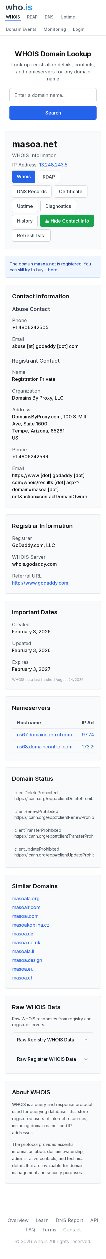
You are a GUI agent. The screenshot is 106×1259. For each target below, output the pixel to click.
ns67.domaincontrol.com (44, 735)
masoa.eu (23, 969)
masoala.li (23, 951)
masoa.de (22, 934)
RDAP (32, 16)
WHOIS (13, 16)
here (52, 269)
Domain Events (21, 29)
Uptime (68, 16)
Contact (72, 1230)
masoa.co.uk (26, 942)
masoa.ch (23, 978)
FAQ (30, 1230)
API (94, 1220)
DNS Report (69, 1220)
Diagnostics (58, 206)
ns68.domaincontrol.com (44, 747)
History (25, 221)
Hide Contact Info (70, 221)
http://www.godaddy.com (40, 583)
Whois (24, 176)
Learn (42, 1220)
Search (53, 113)
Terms (49, 1230)
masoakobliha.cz (30, 925)
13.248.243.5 (53, 165)
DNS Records (32, 191)
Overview (18, 1220)
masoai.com (25, 916)
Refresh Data (31, 235)
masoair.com (26, 907)
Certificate (70, 191)
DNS (49, 16)
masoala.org (25, 898)
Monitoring (55, 29)
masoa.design (27, 960)
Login (79, 29)
